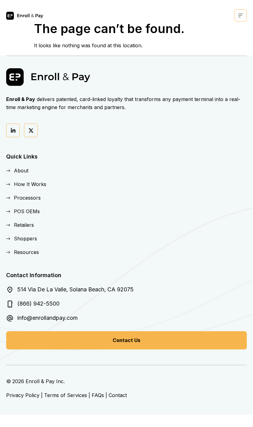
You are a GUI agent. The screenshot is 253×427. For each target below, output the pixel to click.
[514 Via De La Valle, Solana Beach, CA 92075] (10, 290)
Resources (26, 252)
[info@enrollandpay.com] (10, 318)
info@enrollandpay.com (47, 318)
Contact (118, 395)
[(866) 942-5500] (10, 304)
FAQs (98, 395)
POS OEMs (27, 211)
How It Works (30, 184)
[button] (240, 15)
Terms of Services (65, 395)
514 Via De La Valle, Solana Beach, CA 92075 (75, 289)
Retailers (24, 225)
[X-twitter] (31, 130)
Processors (27, 198)
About (21, 170)
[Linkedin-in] (13, 130)
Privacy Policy (22, 395)
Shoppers (25, 238)
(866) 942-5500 (38, 303)
